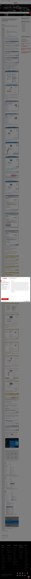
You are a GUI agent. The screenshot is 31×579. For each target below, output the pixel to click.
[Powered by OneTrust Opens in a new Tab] (27, 301)
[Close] (29, 278)
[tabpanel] (20, 287)
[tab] (5, 281)
